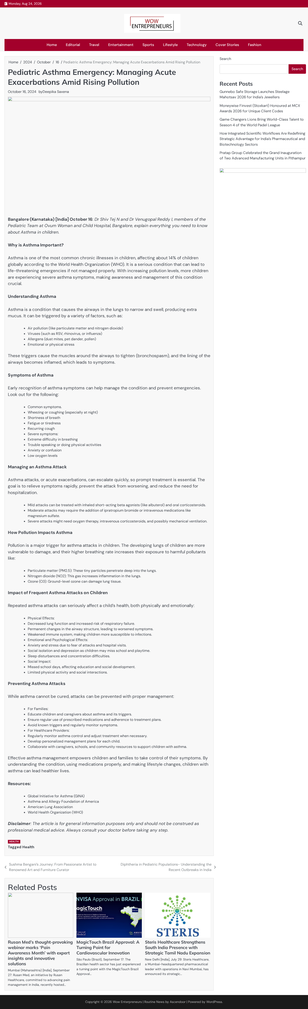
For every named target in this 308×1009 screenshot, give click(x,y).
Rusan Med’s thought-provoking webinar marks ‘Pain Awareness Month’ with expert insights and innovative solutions (40, 952)
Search (225, 58)
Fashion (254, 44)
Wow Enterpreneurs (127, 1002)
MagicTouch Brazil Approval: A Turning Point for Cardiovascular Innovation (107, 947)
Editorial (73, 44)
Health (13, 841)
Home (52, 44)
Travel (94, 44)
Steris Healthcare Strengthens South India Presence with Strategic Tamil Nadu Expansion (177, 947)
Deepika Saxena (56, 91)
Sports (148, 44)
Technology (197, 44)
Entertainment (120, 44)
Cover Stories (227, 44)
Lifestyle (170, 44)
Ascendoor (178, 1002)
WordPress (214, 1002)
